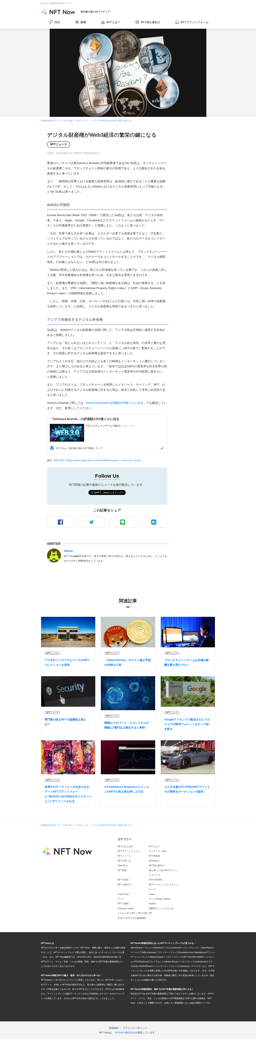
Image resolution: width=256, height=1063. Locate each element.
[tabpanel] (128, 73)
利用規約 (114, 1028)
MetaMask (154, 860)
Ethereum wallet (126, 908)
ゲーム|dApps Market (159, 899)
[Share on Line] (122, 522)
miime (152, 894)
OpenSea (122, 865)
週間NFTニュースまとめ (161, 908)
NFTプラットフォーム (129, 851)
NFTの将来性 (155, 879)
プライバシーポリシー (135, 1028)
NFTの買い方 (124, 860)
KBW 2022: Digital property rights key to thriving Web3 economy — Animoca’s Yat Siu (97, 460)
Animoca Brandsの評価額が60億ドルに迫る (114, 403)
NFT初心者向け (157, 865)
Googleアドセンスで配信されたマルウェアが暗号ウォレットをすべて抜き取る (187, 724)
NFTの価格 (123, 903)
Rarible (152, 903)
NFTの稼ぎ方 (124, 884)
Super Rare (123, 894)
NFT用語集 (154, 856)
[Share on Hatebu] (153, 522)
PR (150, 913)
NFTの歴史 (123, 879)
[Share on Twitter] (91, 522)
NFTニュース (58, 144)
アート (121, 899)
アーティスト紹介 (158, 851)
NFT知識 (122, 870)
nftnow (68, 550)
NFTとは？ (154, 846)
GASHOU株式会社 (125, 1032)
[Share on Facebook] (60, 522)
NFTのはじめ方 (125, 846)
